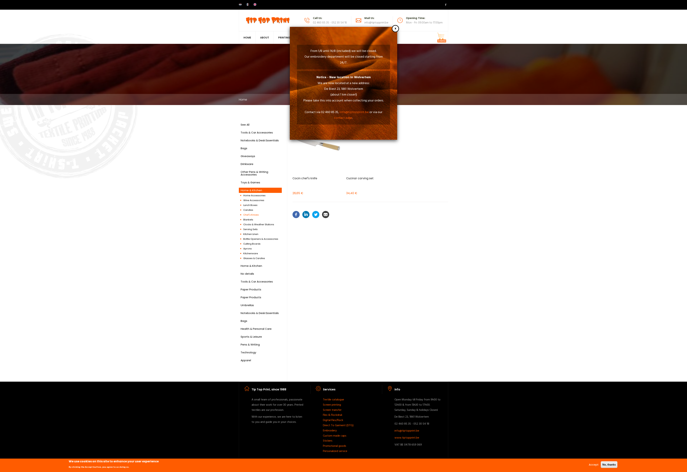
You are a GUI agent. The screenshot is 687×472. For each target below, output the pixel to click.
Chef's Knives (251, 214)
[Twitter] (315, 214)
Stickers (327, 441)
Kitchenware (250, 253)
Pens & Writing (250, 344)
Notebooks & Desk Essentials (260, 140)
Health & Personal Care (256, 329)
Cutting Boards (251, 243)
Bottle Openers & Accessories (260, 239)
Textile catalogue (333, 399)
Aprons (247, 248)
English (255, 4)
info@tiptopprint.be (354, 112)
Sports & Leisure (251, 337)
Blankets (248, 219)
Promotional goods (334, 446)
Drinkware (247, 164)
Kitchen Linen (250, 234)
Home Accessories (254, 195)
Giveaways (248, 156)
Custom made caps (334, 436)
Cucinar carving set (360, 178)
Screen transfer (332, 410)
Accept (594, 464)
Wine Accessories (253, 200)
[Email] (325, 214)
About (264, 37)
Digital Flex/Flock (333, 420)
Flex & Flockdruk (332, 415)
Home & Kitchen (251, 190)
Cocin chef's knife (305, 178)
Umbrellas (247, 305)
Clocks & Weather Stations (258, 224)
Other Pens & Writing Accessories (254, 173)
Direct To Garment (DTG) (338, 425)
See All (245, 124)
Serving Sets (250, 229)
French (247, 4)
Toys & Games (250, 182)
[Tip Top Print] (267, 20)
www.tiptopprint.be (406, 437)
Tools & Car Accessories (257, 132)
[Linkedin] (306, 214)
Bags (244, 148)
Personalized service (335, 451)
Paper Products (251, 289)
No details (247, 274)
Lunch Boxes (250, 205)
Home (247, 37)
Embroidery (330, 430)
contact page (343, 118)
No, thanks (609, 464)
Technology (248, 352)
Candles (248, 210)
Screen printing (332, 405)
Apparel (246, 360)
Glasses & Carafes (254, 258)
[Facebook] (296, 214)
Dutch (240, 4)
